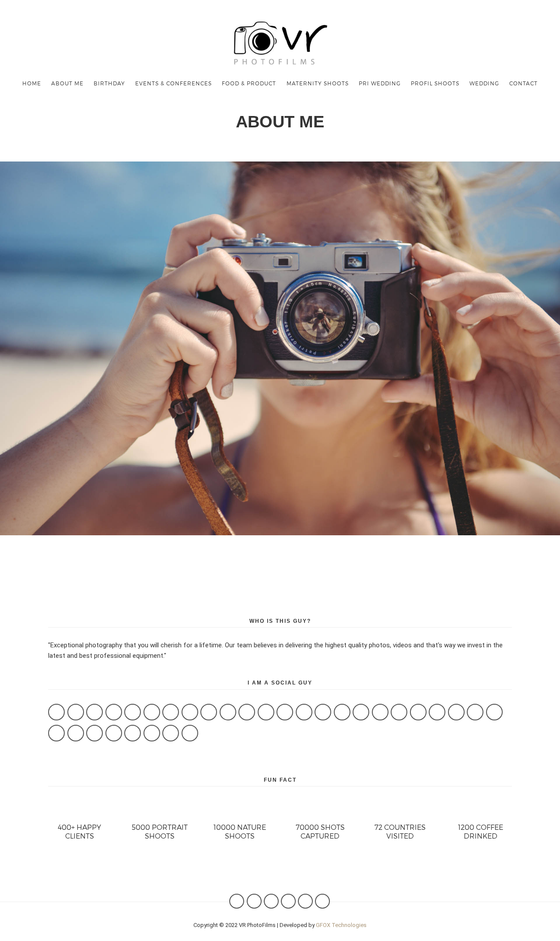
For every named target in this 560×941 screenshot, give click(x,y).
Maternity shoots (318, 83)
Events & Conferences (173, 83)
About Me (67, 83)
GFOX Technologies (341, 925)
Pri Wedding (380, 83)
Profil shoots (435, 83)
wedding (484, 83)
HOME (31, 83)
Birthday (109, 83)
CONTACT (523, 83)
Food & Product (249, 83)
